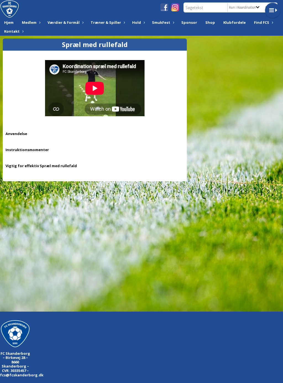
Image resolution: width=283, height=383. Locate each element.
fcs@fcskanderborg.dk (21, 374)
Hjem (9, 22)
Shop (210, 22)
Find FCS (261, 22)
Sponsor (189, 22)
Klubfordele (234, 22)
